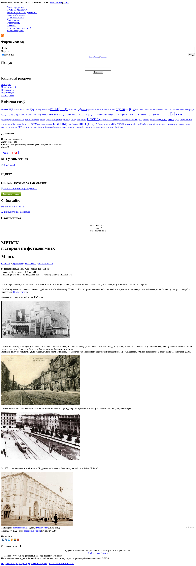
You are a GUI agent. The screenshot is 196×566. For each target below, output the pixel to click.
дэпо (188, 124)
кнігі (115, 115)
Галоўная (5, 263)
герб (136, 109)
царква (156, 115)
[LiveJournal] (6, 540)
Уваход (66, 2)
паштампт (4, 109)
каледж (108, 124)
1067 (170, 109)
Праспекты (30, 263)
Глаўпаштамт (121, 120)
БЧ (172, 113)
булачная (111, 127)
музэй (120, 109)
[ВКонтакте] (3, 540)
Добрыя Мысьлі (109, 110)
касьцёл (77, 115)
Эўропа (82, 109)
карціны (149, 115)
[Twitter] (9, 540)
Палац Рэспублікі (21, 109)
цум (177, 119)
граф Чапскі (72, 124)
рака (127, 109)
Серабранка (57, 127)
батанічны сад (102, 127)
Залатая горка (164, 115)
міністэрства (5, 127)
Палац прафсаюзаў (43, 110)
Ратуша (136, 124)
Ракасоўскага (7, 95)
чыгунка (167, 119)
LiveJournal (9, 165)
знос (184, 115)
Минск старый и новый (12, 206)
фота (78, 119)
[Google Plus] (18, 540)
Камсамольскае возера (45, 124)
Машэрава (6, 84)
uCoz (71, 563)
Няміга (71, 115)
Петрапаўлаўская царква (159, 109)
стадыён (158, 124)
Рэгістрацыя (56, 2)
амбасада (14, 127)
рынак (64, 127)
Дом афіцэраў (190, 110)
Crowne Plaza (72, 109)
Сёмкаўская (35, 119)
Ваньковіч (146, 119)
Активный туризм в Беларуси (15, 212)
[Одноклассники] (12, 540)
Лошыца (83, 124)
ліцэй (27, 127)
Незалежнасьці (8, 87)
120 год (73, 119)
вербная (28, 120)
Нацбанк (144, 124)
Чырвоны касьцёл (107, 119)
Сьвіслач (143, 109)
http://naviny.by (20, 292)
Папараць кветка (178, 109)
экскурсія (84, 115)
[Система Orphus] (10, 153)
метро (110, 115)
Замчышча (53, 115)
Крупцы (4, 115)
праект (188, 115)
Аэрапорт (182, 124)
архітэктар (66, 119)
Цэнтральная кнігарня (95, 110)
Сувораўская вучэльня (54, 120)
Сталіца (69, 127)
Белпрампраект (155, 120)
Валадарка (88, 127)
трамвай (152, 124)
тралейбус (80, 127)
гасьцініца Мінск (125, 115)
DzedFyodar (41, 527)
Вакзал (93, 119)
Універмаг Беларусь (37, 127)
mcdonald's (102, 114)
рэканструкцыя (6, 119)
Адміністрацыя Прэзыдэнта (11, 124)
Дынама (20, 114)
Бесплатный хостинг (59, 563)
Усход (95, 127)
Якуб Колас (119, 127)
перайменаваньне (18, 120)
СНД (20, 127)
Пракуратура (129, 124)
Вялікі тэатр (26, 124)
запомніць (9, 54)
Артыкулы (17, 263)
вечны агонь (130, 119)
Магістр (42, 119)
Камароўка (49, 127)
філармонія (92, 115)
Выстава (142, 115)
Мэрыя (163, 124)
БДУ (132, 109)
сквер (136, 115)
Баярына (83, 119)
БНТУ (74, 127)
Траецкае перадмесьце (36, 114)
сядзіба (138, 119)
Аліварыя (101, 124)
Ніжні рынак (63, 115)
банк (149, 110)
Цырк (33, 109)
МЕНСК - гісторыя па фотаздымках (24, 182)
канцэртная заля (172, 124)
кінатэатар (60, 124)
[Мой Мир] (15, 540)
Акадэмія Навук (186, 120)
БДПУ (34, 124)
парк (93, 123)
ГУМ (179, 114)
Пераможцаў (7, 92)
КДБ (10, 109)
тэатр (11, 114)
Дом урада (117, 123)
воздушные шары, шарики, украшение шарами (24, 563)
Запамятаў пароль (94, 57)
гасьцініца (59, 109)
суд (24, 127)
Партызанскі (7, 90)
